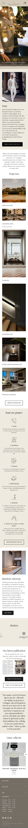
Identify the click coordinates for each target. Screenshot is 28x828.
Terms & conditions (5, 821)
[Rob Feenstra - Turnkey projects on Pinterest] (6, 818)
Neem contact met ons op (12, 144)
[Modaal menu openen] (3, 3)
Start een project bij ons (14, 542)
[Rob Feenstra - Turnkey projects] (14, 3)
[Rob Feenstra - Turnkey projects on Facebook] (3, 818)
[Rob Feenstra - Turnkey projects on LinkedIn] (11, 818)
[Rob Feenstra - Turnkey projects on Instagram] (8, 818)
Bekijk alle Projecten (14, 402)
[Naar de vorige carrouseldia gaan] (2, 754)
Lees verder (7, 612)
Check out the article (14, 679)
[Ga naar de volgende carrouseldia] (26, 754)
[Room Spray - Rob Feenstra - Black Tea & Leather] (14, 754)
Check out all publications (14, 685)
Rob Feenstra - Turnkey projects (17, 823)
